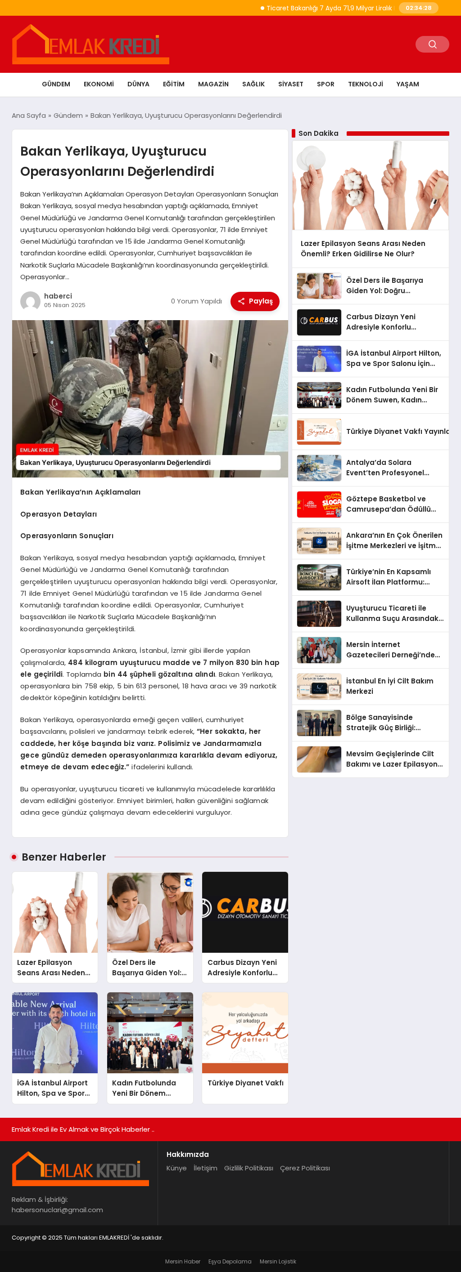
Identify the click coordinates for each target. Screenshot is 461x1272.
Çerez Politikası (305, 1168)
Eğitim (174, 84)
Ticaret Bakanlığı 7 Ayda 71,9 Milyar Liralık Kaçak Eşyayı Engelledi (342, 8)
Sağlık (253, 84)
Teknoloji (365, 84)
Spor (325, 84)
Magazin (213, 84)
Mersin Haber (182, 1261)
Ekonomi (99, 84)
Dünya (138, 84)
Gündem (56, 84)
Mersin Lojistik (278, 1261)
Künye (177, 1168)
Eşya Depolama (230, 1261)
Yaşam (408, 84)
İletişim (205, 1168)
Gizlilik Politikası (248, 1168)
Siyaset (290, 84)
